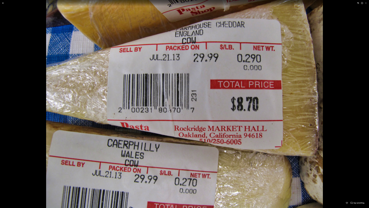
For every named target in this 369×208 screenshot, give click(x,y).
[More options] (366, 3)
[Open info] (362, 3)
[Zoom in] (358, 3)
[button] (5, 104)
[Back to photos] (3, 3)
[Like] (347, 203)
